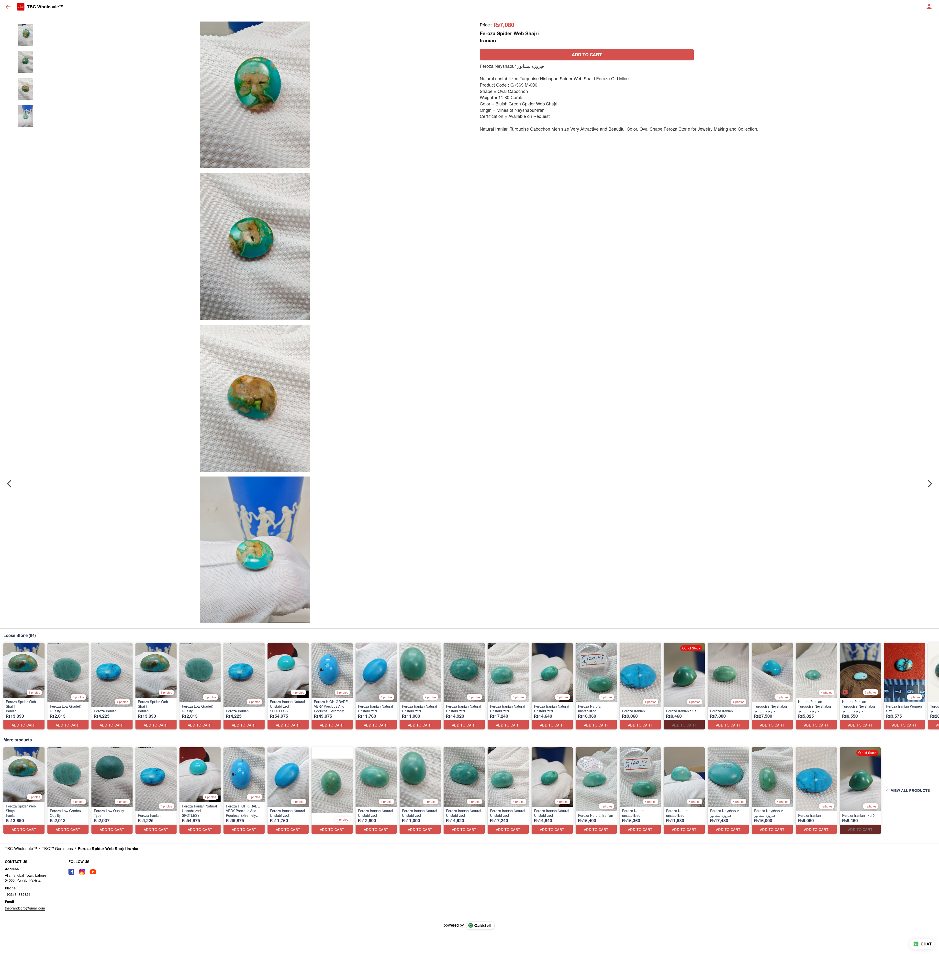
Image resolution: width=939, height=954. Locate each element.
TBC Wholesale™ (45, 6)
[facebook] (71, 872)
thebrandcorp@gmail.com (25, 908)
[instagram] (82, 872)
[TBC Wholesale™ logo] (20, 7)
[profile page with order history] (929, 7)
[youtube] (93, 872)
